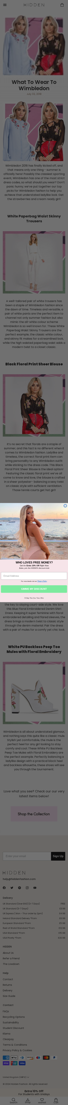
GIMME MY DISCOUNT (34, 589)
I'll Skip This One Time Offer (34, 598)
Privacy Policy (42, 581)
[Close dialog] (65, 505)
